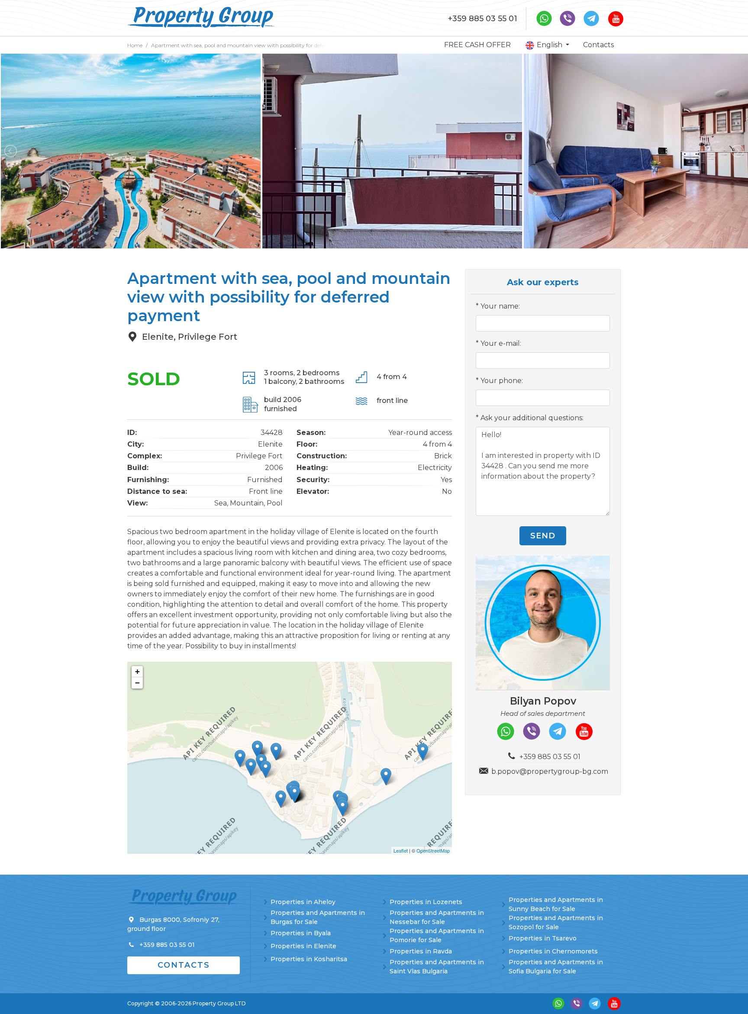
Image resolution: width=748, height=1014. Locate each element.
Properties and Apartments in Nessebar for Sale (437, 917)
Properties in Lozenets (426, 902)
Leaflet (400, 850)
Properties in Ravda (421, 951)
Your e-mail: (500, 343)
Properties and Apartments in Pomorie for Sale (437, 935)
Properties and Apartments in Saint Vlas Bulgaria (437, 966)
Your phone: (501, 381)
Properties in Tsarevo (543, 938)
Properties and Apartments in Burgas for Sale (318, 917)
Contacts (598, 45)
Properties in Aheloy (303, 902)
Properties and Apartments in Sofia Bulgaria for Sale (556, 966)
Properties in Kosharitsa (309, 959)
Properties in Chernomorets (553, 951)
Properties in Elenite (303, 946)
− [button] (137, 682)
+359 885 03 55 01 (482, 18)
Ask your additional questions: (532, 418)
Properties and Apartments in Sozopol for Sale (556, 922)
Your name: (500, 306)
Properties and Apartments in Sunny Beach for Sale (556, 904)
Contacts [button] (184, 965)
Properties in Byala (301, 933)
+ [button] (137, 671)
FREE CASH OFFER (477, 45)
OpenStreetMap (433, 850)
